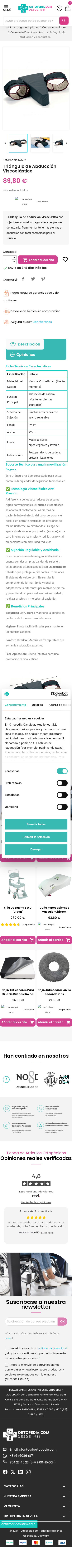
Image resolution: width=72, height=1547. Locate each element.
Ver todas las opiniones (36, 1202)
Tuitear (33, 279)
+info (9, 1338)
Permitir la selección (36, 837)
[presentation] (6, 1079)
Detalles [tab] (37, 704)
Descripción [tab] (29, 344)
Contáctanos (42, 322)
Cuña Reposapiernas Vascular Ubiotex (54, 910)
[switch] (62, 783)
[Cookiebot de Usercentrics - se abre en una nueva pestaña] (51, 694)
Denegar (36, 849)
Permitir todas (36, 824)
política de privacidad (52, 1348)
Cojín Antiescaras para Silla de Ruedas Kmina (18, 992)
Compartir (23, 279)
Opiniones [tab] (25, 354)
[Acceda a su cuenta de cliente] (59, 8)
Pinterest (43, 279)
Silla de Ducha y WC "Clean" (18, 910)
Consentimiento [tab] (15, 704)
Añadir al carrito (38, 260)
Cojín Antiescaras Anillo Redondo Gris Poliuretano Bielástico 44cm (54, 992)
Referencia (10, 160)
